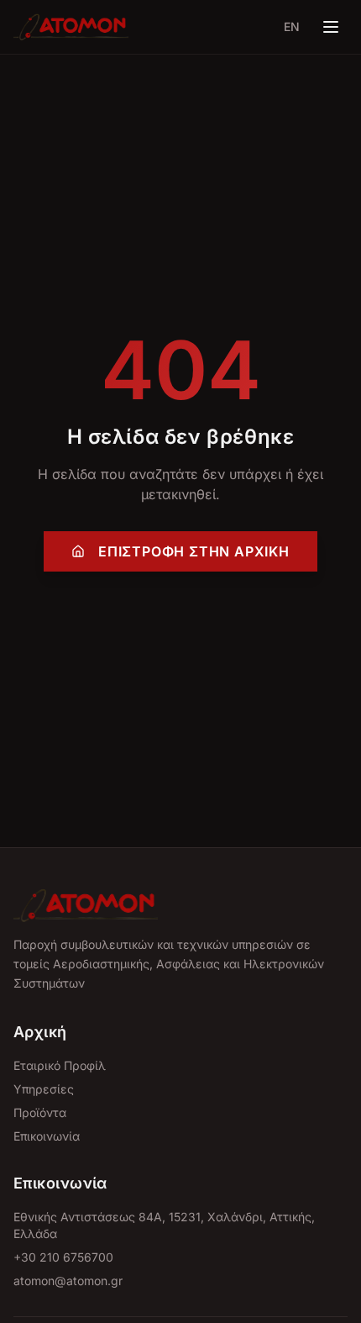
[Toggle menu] (331, 27)
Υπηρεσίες (43, 1089)
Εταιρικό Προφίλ (59, 1065)
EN (292, 26)
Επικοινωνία (46, 1136)
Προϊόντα (39, 1112)
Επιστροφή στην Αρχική (194, 551)
